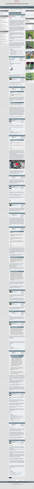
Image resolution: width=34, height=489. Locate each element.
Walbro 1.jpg (12, 420)
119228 (24, 302)
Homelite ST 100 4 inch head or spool (4, 27)
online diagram (15, 32)
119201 (24, 175)
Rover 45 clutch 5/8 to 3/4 (3, 22)
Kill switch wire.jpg (13, 473)
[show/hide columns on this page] (33, 9)
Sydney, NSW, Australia (22, 60)
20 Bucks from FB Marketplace (30, 39)
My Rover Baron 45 (28, 59)
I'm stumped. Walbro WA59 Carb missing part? (16, 14)
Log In (33, 6)
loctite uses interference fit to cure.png (15, 474)
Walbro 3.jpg (12, 348)
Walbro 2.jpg (12, 419)
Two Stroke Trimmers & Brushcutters (11, 7)
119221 (24, 203)
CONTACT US (17, 483)
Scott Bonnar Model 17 (3, 39)
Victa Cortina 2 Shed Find (29, 49)
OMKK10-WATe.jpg (13, 418)
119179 (24, 77)
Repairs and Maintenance (15, 6)
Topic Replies (2, 31)
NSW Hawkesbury (23, 17)
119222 (24, 213)
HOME (15, 483)
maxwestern (15, 135)
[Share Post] (22, 14)
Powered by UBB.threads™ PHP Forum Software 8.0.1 (17, 484)
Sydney (22, 122)
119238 (24, 392)
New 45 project (2, 20)
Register (29, 6)
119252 (24, 440)
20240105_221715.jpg (13, 52)
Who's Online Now (2, 10)
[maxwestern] (10, 188)
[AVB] (10, 79)
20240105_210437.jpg (13, 54)
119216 (24, 185)
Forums (10, 6)
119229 (24, 311)
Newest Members (28, 18)
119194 (24, 135)
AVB (16, 87)
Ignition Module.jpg (13, 472)
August (30, 10)
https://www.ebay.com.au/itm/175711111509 (18, 192)
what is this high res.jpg (14, 50)
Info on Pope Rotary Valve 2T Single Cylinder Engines (4, 17)
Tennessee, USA (23, 293)
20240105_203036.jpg (13, 53)
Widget (16, 77)
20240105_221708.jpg (13, 51)
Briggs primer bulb (2, 24)
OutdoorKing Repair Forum (4, 6)
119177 (24, 14)
